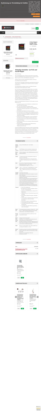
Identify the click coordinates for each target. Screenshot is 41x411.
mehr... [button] (19, 277)
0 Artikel (33, 28)
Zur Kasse (27, 23)
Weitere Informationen (36, 16)
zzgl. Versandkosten (32, 52)
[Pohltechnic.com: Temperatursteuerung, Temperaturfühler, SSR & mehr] (8, 27)
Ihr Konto (32, 23)
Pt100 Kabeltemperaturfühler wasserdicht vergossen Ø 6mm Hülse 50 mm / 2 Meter (33, 296)
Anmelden (37, 23)
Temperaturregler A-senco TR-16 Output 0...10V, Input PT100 (8, 71)
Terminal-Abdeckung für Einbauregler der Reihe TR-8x (20, 267)
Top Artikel (5, 60)
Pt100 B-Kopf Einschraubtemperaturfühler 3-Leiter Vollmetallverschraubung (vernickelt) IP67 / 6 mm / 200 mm (20, 297)
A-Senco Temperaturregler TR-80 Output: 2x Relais (8, 52)
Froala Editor (22, 20)
